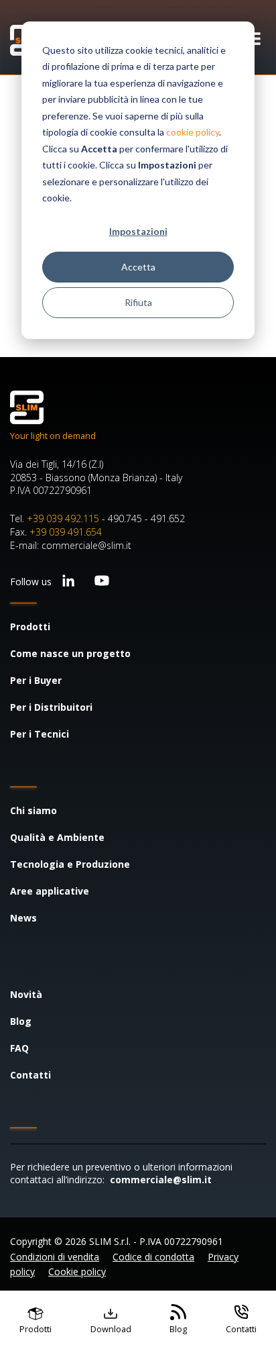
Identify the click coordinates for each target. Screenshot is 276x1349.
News (23, 917)
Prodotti (30, 626)
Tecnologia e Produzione (70, 864)
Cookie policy (77, 1271)
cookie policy (192, 132)
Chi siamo (33, 810)
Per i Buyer (36, 680)
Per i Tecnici (39, 734)
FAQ (19, 1048)
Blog (20, 1021)
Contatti (30, 1074)
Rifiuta (138, 302)
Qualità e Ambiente (57, 837)
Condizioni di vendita (54, 1256)
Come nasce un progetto (70, 653)
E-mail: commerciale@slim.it (70, 545)
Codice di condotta (153, 1256)
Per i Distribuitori (51, 707)
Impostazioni (138, 231)
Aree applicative (49, 891)
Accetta (138, 266)
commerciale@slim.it (161, 1179)
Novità (26, 994)
